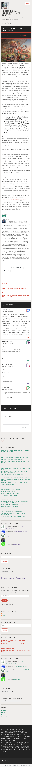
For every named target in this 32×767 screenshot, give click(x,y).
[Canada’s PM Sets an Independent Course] (10, 23)
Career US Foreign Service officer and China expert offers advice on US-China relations (14, 457)
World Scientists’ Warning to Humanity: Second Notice (15, 462)
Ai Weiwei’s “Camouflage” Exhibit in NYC (13, 516)
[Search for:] (16, 557)
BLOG (4, 216)
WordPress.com (5, 719)
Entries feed (4, 714)
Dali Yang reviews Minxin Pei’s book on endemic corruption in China (15, 451)
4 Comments (24, 35)
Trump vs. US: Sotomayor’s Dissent (11, 511)
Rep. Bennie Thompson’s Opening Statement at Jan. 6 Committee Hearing (15, 502)
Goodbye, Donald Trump (8, 491)
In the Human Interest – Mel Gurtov (11, 13)
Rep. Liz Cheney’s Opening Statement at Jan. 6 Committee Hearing (14, 498)
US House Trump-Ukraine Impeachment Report (15, 482)
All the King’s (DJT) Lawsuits (9, 495)
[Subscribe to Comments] (1, 616)
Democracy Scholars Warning (10, 506)
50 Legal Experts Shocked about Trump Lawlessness (13, 514)
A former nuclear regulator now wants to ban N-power (15, 469)
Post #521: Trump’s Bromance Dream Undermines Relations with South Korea (14, 641)
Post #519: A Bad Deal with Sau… (22, 531)
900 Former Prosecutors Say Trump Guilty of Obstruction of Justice (15, 472)
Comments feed (5, 717)
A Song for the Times (7, 484)
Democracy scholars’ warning (10, 493)
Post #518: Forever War (18, 540)
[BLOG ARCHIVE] (8, 23)
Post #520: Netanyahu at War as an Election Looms (15, 644)
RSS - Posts (5, 614)
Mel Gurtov (8, 540)
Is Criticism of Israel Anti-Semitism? (12, 504)
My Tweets (4, 441)
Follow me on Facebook (13, 578)
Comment (24, 427)
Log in (3, 712)
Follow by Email (9, 587)
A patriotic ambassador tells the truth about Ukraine (15, 480)
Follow (4, 600)
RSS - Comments (7, 616)
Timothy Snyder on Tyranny (9, 509)
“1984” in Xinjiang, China (8, 454)
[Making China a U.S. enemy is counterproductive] (5, 23)
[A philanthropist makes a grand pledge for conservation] (2, 23)
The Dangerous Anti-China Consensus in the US (15, 477)
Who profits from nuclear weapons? (12, 459)
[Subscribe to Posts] (1, 614)
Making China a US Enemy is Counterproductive (15, 487)
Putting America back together (10, 489)
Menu (27, 3)
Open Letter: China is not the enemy (12, 474)
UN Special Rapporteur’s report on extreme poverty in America (14, 465)
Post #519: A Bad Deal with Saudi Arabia (12, 646)
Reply (28, 337)
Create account (5, 710)
